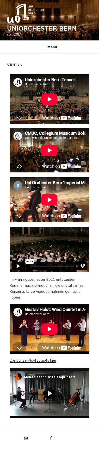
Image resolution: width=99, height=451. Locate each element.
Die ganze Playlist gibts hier (33, 360)
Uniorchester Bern (42, 28)
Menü (52, 47)
